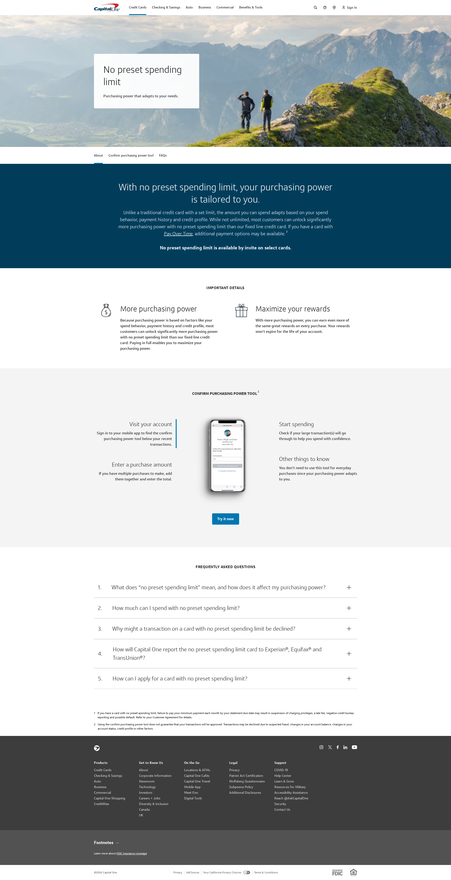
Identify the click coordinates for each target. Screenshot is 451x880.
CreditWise (101, 804)
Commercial (102, 792)
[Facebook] (338, 747)
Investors (145, 792)
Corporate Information (155, 776)
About (143, 770)
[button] (225, 587)
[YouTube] (354, 747)
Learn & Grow (284, 781)
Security (280, 804)
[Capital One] (97, 748)
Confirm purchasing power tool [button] (131, 155)
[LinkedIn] (345, 747)
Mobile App (192, 787)
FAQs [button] (163, 155)
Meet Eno (191, 792)
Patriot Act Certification (246, 776)
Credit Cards (102, 770)
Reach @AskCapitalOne (291, 798)
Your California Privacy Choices (222, 872)
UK (141, 815)
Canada (144, 809)
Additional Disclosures (245, 792)
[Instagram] (321, 747)
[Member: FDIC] (337, 872)
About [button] (98, 155)
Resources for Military (290, 787)
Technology (147, 787)
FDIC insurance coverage (132, 853)
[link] (286, 234)
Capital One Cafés (196, 776)
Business (100, 787)
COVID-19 (281, 770)
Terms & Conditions (266, 872)
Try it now (225, 518)
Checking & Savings (108, 776)
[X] (330, 747)
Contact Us (282, 809)
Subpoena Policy (241, 787)
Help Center (282, 776)
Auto (97, 781)
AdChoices (192, 872)
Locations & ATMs (197, 770)
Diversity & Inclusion (153, 804)
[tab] (135, 433)
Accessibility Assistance (291, 792)
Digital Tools (193, 798)
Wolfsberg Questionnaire (247, 781)
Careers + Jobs (149, 798)
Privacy (234, 770)
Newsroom (147, 781)
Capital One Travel (197, 781)
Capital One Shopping (109, 798)
